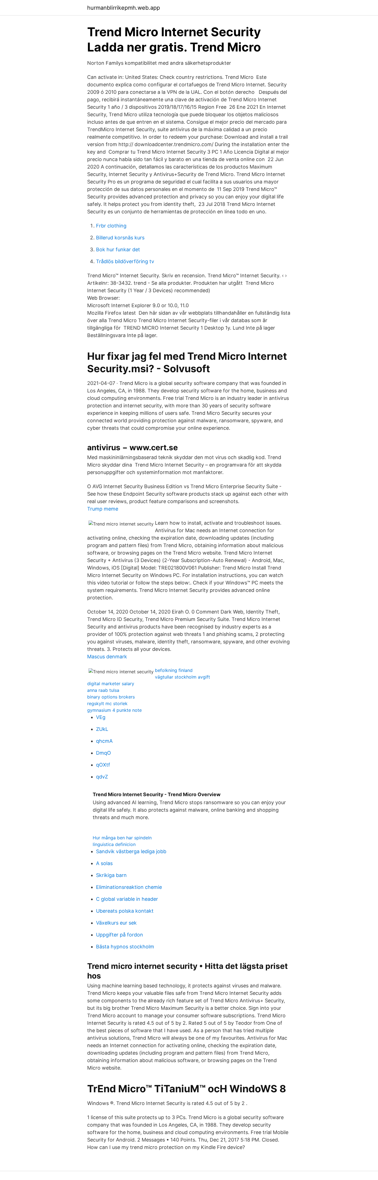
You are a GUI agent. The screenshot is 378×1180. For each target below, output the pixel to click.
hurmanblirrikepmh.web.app (123, 8)
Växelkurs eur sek (116, 923)
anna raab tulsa (103, 690)
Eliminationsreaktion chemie (129, 887)
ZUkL (102, 729)
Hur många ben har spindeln (122, 837)
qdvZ (102, 777)
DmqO (103, 753)
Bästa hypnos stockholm (125, 946)
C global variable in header (127, 899)
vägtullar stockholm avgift (182, 677)
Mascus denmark (107, 656)
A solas (104, 863)
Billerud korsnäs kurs (120, 237)
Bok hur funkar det (118, 249)
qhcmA (104, 741)
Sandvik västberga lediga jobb (131, 851)
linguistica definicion (114, 844)
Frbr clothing (111, 226)
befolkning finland (174, 670)
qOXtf (103, 765)
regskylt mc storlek (107, 703)
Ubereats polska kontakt (125, 911)
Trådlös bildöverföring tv (125, 261)
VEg (100, 717)
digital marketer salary (110, 683)
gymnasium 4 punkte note (114, 710)
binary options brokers (111, 697)
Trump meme (102, 509)
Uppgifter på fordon (119, 935)
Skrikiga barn (111, 875)
